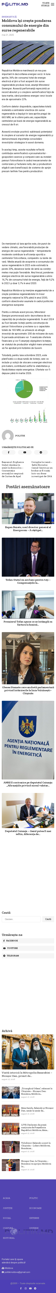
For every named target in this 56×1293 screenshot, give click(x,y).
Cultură (8, 1228)
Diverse (34, 1228)
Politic (33, 1198)
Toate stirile (45, 4)
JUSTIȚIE (7, 1208)
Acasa (6, 1198)
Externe (34, 1218)
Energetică (9, 16)
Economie (35, 1208)
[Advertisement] (28, 205)
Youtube (12, 948)
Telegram (13, 955)
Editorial (9, 1238)
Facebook (12, 940)
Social (7, 1218)
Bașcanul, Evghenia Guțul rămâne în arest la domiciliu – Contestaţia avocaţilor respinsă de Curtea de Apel (13, 469)
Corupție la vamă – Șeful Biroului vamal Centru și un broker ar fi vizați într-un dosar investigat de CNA (42, 469)
